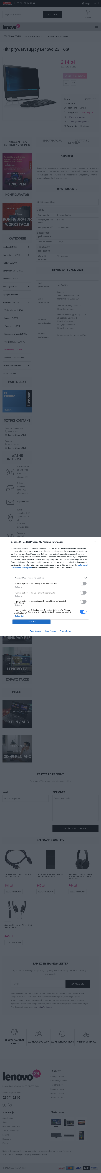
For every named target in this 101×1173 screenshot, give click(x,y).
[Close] (95, 542)
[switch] (83, 583)
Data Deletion (35, 631)
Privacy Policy (65, 631)
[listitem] (50, 578)
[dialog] (50, 586)
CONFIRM (31, 622)
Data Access (50, 631)
